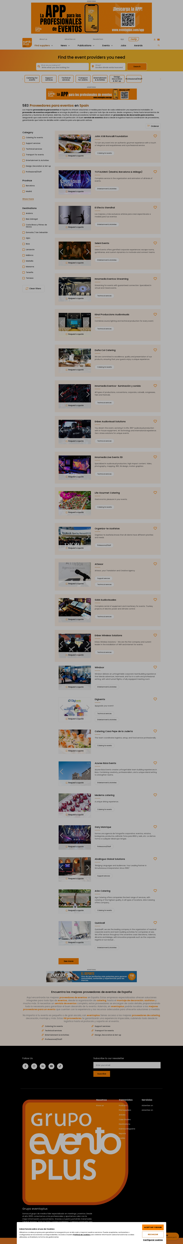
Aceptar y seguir (153, 1227)
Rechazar (153, 1234)
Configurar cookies (153, 1240)
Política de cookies (81, 1235)
